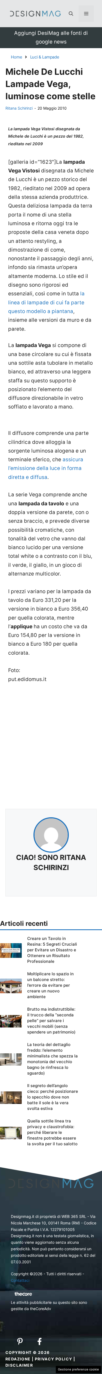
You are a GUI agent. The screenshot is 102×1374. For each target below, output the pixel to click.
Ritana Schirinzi (19, 108)
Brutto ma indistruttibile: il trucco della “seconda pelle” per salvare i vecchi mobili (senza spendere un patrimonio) (51, 1021)
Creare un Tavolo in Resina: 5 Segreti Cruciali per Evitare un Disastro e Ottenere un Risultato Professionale (52, 950)
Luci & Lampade (44, 57)
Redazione (18, 1359)
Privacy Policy (53, 1359)
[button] (71, 13)
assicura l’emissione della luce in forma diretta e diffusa (45, 468)
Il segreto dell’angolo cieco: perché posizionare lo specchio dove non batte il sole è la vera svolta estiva (52, 1097)
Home (16, 57)
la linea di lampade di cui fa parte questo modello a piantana (46, 302)
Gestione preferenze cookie (78, 1369)
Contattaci (20, 1280)
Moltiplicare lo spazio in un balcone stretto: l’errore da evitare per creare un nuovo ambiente (50, 985)
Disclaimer (19, 1365)
